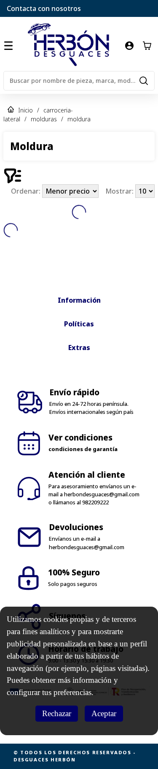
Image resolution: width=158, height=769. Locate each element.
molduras (44, 119)
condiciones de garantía (83, 449)
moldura (79, 119)
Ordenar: (26, 191)
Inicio (25, 110)
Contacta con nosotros (44, 8)
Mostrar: (120, 191)
